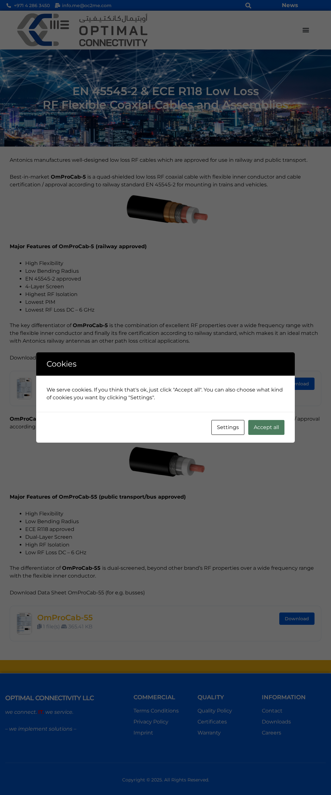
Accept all (266, 427)
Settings (228, 427)
